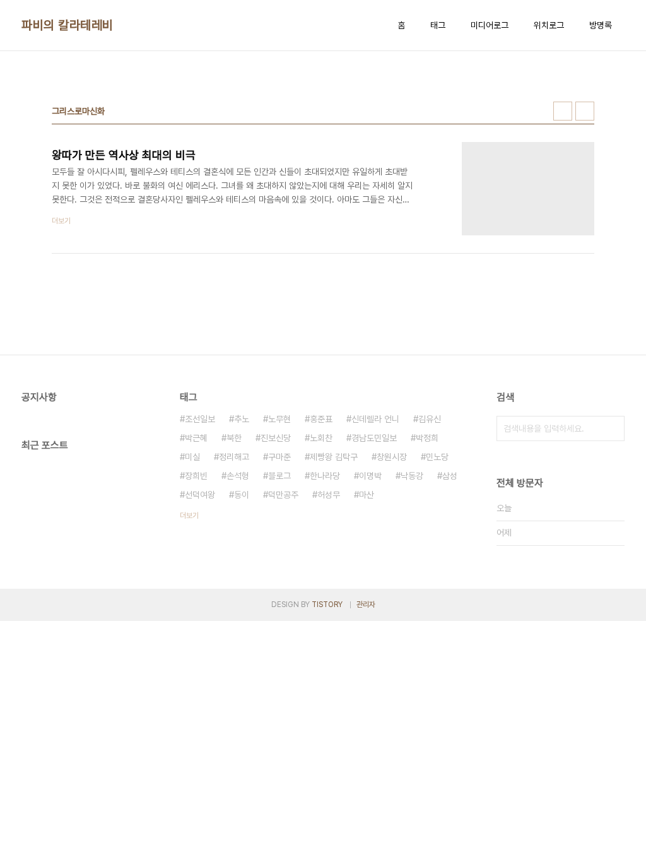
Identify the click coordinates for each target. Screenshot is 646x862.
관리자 (365, 604)
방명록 (600, 25)
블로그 (279, 476)
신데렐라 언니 (375, 419)
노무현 (279, 419)
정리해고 (234, 457)
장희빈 (196, 476)
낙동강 (412, 476)
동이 (241, 495)
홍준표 (321, 419)
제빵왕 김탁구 (334, 457)
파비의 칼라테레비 (67, 25)
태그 (437, 25)
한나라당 (325, 476)
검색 (612, 428)
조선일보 (200, 419)
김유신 (429, 419)
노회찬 (321, 438)
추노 (241, 419)
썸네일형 (562, 111)
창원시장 (392, 457)
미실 (192, 457)
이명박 (370, 476)
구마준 (279, 457)
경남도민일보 (374, 438)
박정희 (427, 438)
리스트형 (584, 111)
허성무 (328, 495)
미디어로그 (489, 25)
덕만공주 (283, 495)
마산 (366, 495)
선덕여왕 (200, 495)
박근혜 (196, 438)
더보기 (189, 515)
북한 (234, 438)
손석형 (237, 476)
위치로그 (549, 25)
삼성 (449, 476)
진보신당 (276, 438)
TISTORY (327, 604)
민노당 (437, 457)
